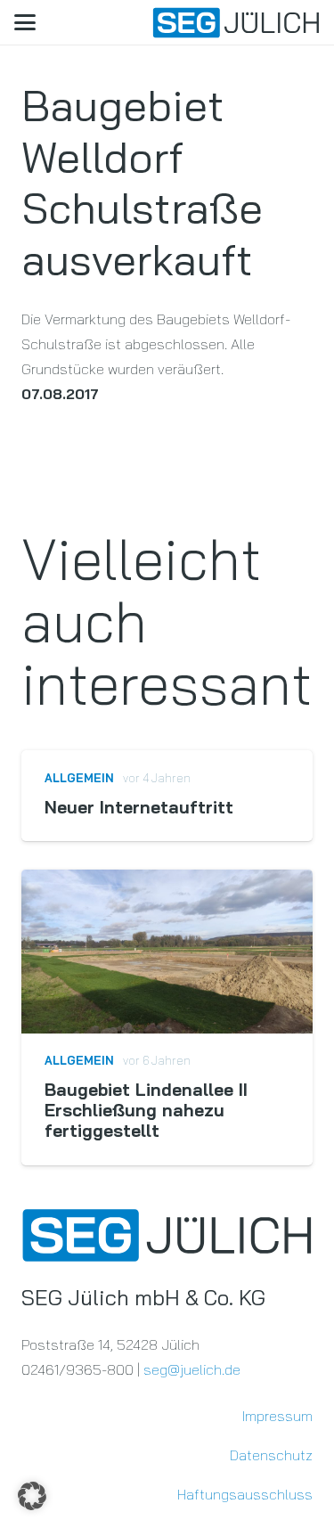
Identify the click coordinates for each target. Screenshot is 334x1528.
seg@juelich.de (191, 1369)
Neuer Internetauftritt (139, 807)
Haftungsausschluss (245, 1494)
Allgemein (79, 778)
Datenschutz (271, 1455)
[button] (25, 22)
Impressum (277, 1416)
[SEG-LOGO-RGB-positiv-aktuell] (236, 22)
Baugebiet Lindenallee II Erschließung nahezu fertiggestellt (146, 1110)
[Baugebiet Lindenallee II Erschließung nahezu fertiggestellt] (167, 952)
